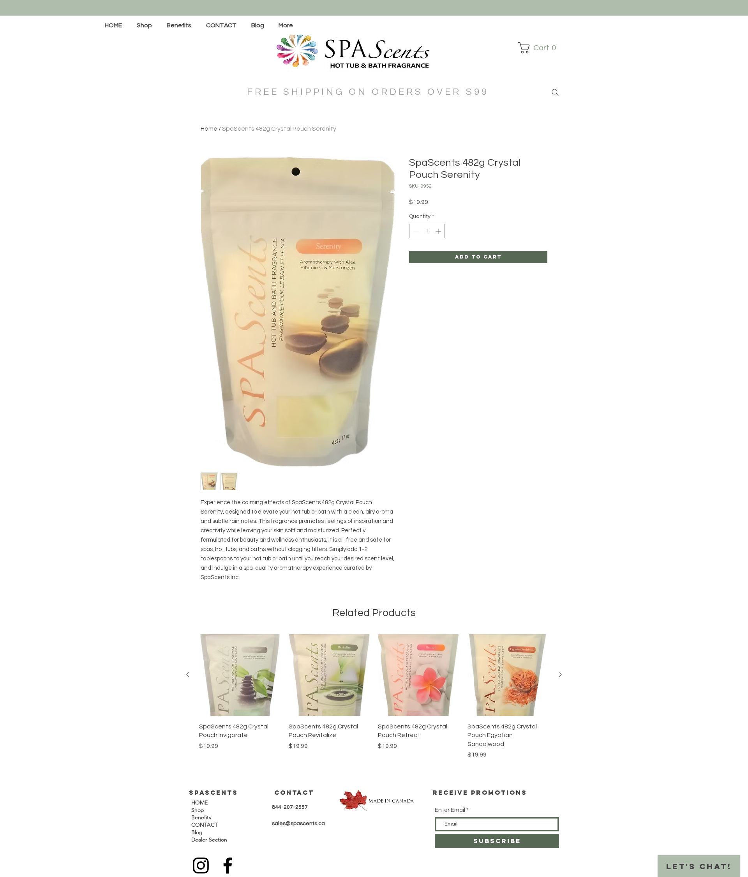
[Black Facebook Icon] (227, 865)
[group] (374, 697)
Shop (197, 809)
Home (209, 129)
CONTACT (204, 824)
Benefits (201, 817)
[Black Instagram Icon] (201, 865)
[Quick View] (240, 675)
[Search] (552, 92)
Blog (197, 832)
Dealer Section (209, 839)
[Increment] (439, 231)
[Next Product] (560, 674)
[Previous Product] (187, 674)
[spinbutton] (427, 231)
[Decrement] (415, 231)
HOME (199, 802)
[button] (146, 25)
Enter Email (450, 810)
